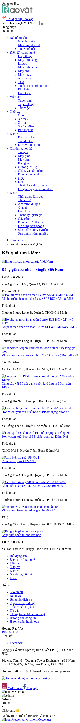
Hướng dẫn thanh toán (24, 621)
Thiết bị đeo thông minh (33, 85)
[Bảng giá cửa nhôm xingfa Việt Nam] (27, 261)
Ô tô (21, 115)
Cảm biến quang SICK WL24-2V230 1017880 (32, 485)
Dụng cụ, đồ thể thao (31, 222)
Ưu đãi (14, 610)
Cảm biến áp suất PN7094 (19, 461)
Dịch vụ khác (26, 137)
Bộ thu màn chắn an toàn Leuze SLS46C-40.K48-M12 (37, 298)
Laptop (22, 63)
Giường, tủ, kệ (27, 167)
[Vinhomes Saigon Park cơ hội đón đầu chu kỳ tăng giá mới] (40, 351)
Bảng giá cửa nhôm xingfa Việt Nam (32, 269)
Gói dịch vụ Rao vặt (19, 19)
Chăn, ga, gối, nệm (30, 170)
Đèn (21, 181)
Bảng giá (16, 595)
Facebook (16, 643)
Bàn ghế (23, 163)
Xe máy (23, 119)
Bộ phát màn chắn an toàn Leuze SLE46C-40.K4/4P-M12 (39, 327)
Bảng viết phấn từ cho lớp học (21, 535)
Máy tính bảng (27, 60)
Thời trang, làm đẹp (30, 196)
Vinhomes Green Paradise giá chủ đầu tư (28, 510)
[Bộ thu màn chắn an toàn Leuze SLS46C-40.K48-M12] (39, 295)
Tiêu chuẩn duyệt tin (23, 607)
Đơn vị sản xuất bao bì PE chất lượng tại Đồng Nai (35, 436)
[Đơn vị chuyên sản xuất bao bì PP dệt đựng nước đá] (37, 408)
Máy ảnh (24, 71)
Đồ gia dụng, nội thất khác (35, 189)
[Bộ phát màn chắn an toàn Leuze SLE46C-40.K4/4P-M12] (40, 323)
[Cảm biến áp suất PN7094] (20, 457)
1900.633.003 (11, 632)
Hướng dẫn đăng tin (23, 618)
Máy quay (24, 74)
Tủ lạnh (23, 152)
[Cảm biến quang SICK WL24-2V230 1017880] (34, 482)
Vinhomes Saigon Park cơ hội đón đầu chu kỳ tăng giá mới (40, 355)
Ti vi (21, 82)
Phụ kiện (24, 89)
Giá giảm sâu (26, 41)
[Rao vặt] (17, 13)
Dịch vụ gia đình (29, 144)
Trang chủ (16, 240)
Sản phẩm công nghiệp (33, 229)
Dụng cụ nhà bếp (29, 174)
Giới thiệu (16, 592)
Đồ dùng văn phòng (31, 226)
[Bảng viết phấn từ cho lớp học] (23, 531)
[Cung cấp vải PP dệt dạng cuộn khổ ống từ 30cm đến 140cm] (40, 380)
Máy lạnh (24, 159)
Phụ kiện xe (25, 130)
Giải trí (22, 207)
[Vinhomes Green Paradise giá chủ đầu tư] (30, 506)
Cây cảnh (24, 218)
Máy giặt (24, 156)
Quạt (21, 178)
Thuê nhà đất (26, 48)
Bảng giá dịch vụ (21, 599)
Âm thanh (24, 78)
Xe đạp (22, 122)
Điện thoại (25, 56)
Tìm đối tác (25, 141)
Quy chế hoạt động (22, 603)
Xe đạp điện (26, 126)
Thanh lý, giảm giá (30, 215)
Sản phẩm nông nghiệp (33, 233)
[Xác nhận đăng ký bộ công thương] (26, 678)
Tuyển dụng (26, 104)
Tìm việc (24, 108)
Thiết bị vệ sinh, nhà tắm (34, 185)
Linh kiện (24, 93)
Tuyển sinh (25, 100)
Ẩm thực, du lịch (29, 204)
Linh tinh (24, 211)
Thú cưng (24, 200)
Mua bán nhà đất (29, 45)
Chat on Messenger (38, 719)
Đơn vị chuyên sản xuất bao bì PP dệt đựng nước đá (35, 412)
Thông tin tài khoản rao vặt (27, 614)
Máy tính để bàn (28, 67)
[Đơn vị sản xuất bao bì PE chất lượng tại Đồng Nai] (36, 433)
